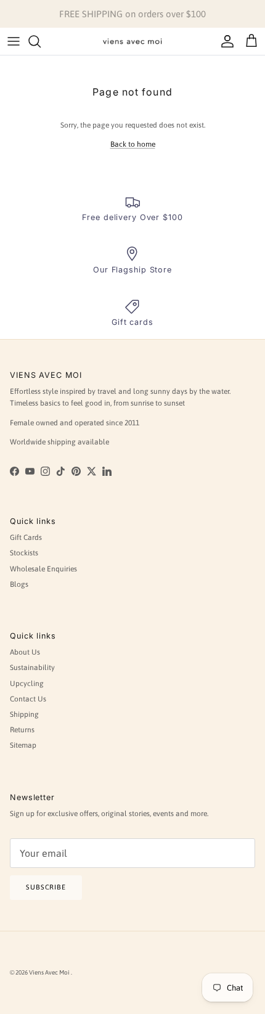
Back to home (132, 144)
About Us (25, 652)
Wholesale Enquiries (43, 569)
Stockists (24, 553)
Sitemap (23, 745)
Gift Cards (26, 537)
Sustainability (32, 667)
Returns (22, 730)
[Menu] (13, 41)
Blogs (19, 584)
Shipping (24, 714)
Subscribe (46, 887)
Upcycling (27, 683)
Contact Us (28, 699)
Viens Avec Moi (50, 972)
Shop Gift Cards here (189, 19)
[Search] (40, 41)
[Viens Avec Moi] (132, 41)
